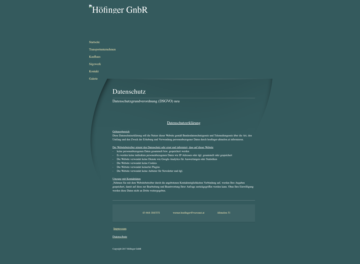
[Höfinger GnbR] (127, 19)
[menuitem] (106, 42)
